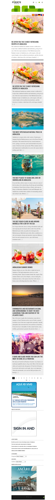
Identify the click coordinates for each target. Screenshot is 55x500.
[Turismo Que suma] (27, 394)
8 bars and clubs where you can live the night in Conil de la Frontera (28, 357)
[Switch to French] (42, 15)
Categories (13, 456)
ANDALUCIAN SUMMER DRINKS (23, 267)
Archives (13, 461)
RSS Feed (27, 496)
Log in (31, 496)
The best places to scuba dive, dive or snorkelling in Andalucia (26, 178)
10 (37, 378)
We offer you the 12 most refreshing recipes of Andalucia (25, 42)
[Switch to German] (39, 15)
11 (41, 378)
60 (26, 380)
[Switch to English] (36, 15)
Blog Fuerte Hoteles (27, 6)
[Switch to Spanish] (33, 15)
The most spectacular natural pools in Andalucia (27, 133)
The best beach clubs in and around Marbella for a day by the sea (26, 222)
